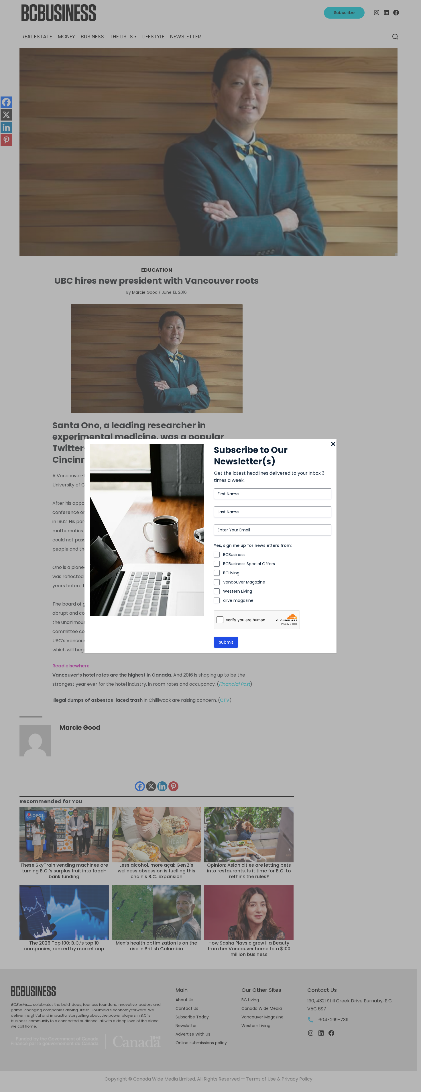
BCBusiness (234, 554)
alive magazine (238, 600)
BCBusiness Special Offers (249, 564)
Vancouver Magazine (244, 582)
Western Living (237, 591)
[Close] (333, 444)
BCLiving (231, 573)
